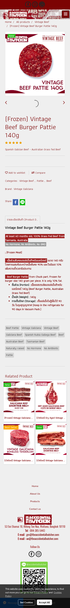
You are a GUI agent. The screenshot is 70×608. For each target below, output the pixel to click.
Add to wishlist (16, 173)
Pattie (40, 181)
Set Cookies (26, 602)
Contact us (35, 509)
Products (35, 501)
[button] (48, 14)
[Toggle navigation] (65, 14)
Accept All (44, 602)
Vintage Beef (27, 181)
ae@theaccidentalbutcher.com (42, 539)
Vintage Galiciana (23, 189)
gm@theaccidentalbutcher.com (42, 535)
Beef (49, 181)
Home (35, 486)
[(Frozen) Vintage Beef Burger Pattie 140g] (35, 64)
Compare (39, 173)
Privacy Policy (41, 592)
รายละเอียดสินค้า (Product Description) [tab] (23, 219)
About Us (35, 494)
